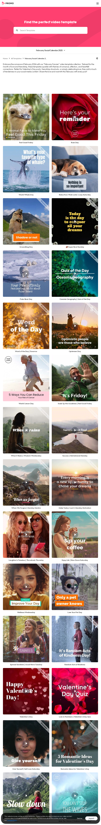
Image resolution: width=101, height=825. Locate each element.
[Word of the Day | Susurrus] (26, 326)
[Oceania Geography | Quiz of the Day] (75, 273)
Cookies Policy (12, 820)
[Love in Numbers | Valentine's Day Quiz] (75, 691)
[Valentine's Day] (26, 691)
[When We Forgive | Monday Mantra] (26, 482)
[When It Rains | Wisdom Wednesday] (26, 430)
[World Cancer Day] (26, 378)
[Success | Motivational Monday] (75, 430)
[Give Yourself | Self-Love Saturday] (26, 743)
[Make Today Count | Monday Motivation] (75, 482)
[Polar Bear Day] (26, 273)
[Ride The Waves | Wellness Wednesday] (75, 795)
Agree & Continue (91, 818)
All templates (16, 58)
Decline (79, 818)
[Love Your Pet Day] (75, 587)
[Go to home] (8, 3)
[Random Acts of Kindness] (75, 639)
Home (5, 58)
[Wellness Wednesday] (26, 587)
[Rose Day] (75, 117)
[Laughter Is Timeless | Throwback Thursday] (26, 534)
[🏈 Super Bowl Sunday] (75, 221)
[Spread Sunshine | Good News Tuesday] (26, 639)
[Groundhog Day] (26, 221)
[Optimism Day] (75, 326)
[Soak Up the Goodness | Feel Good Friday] (75, 378)
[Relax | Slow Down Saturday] (26, 795)
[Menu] (97, 3)
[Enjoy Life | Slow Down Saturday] (75, 534)
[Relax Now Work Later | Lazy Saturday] (75, 169)
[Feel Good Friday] (26, 117)
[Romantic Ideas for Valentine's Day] (75, 743)
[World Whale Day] (26, 169)
